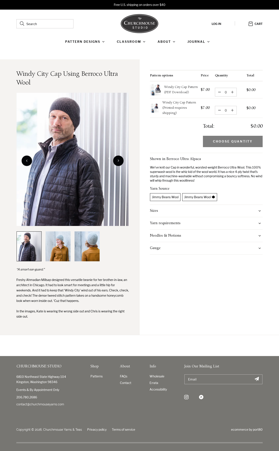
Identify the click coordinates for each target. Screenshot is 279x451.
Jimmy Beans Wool (165, 197)
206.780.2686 (26, 397)
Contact (125, 383)
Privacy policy (97, 429)
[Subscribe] (257, 379)
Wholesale (157, 376)
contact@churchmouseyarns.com (40, 404)
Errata (154, 383)
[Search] (22, 23)
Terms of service (123, 429)
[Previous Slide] (27, 160)
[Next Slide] (118, 160)
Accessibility (158, 389)
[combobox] (45, 23)
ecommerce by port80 (247, 429)
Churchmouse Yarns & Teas (62, 429)
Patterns (96, 376)
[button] (85, 42)
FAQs (123, 376)
